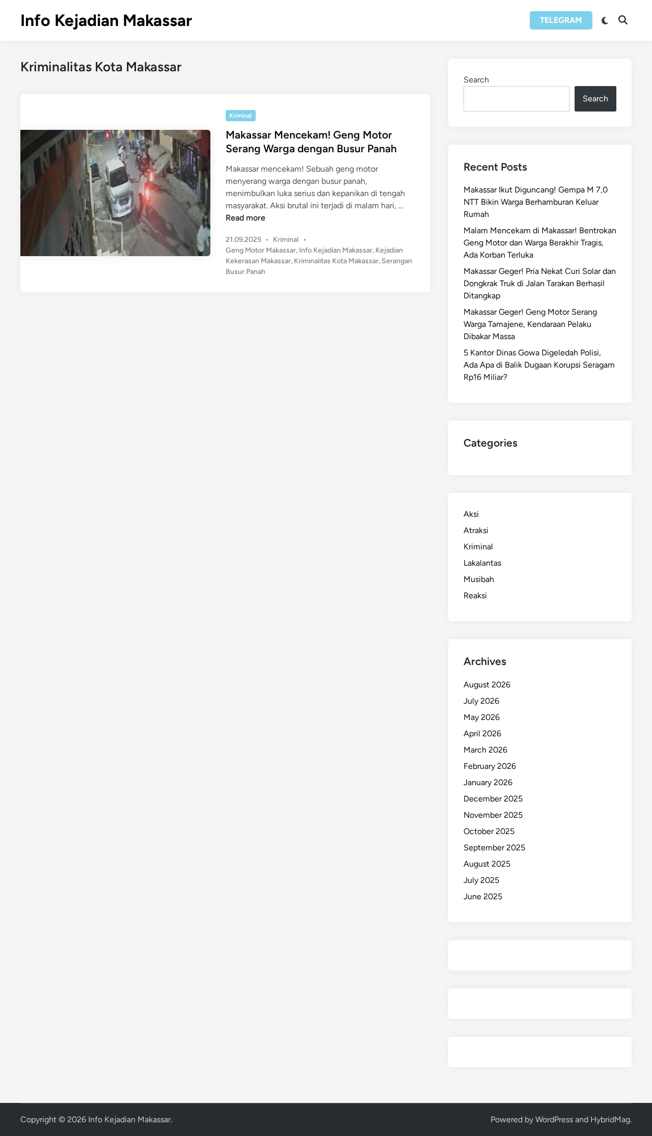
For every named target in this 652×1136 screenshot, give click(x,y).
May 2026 (482, 717)
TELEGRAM (561, 20)
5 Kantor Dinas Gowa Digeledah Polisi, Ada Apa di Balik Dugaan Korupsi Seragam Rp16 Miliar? (539, 365)
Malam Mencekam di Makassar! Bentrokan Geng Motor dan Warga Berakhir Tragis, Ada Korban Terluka (540, 243)
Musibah (479, 579)
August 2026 (487, 684)
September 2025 (494, 847)
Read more (245, 218)
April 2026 (482, 733)
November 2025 (493, 815)
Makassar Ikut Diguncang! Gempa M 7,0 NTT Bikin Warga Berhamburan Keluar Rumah (536, 202)
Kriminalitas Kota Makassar (336, 261)
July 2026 (481, 701)
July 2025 (481, 880)
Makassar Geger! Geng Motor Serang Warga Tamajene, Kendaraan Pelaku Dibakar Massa (530, 324)
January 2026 (488, 782)
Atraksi (476, 530)
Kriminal (240, 115)
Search (476, 80)
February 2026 (490, 766)
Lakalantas (482, 563)
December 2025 (493, 798)
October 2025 (489, 831)
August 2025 (487, 864)
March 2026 (485, 750)
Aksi (471, 514)
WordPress (554, 1119)
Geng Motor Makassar (261, 250)
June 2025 (483, 896)
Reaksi (475, 595)
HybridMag (610, 1119)
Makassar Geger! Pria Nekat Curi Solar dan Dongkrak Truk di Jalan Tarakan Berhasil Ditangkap (540, 283)
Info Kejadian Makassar (106, 20)
